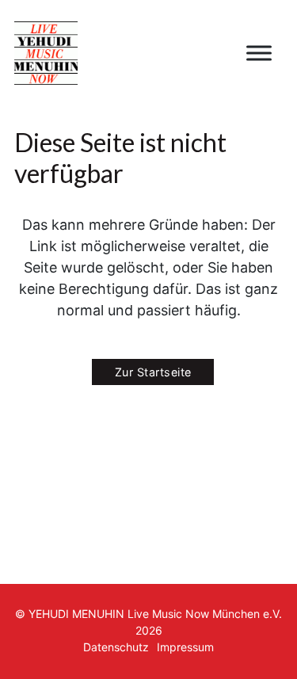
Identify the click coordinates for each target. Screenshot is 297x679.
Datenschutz (116, 647)
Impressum (185, 647)
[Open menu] (259, 53)
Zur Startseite (153, 372)
